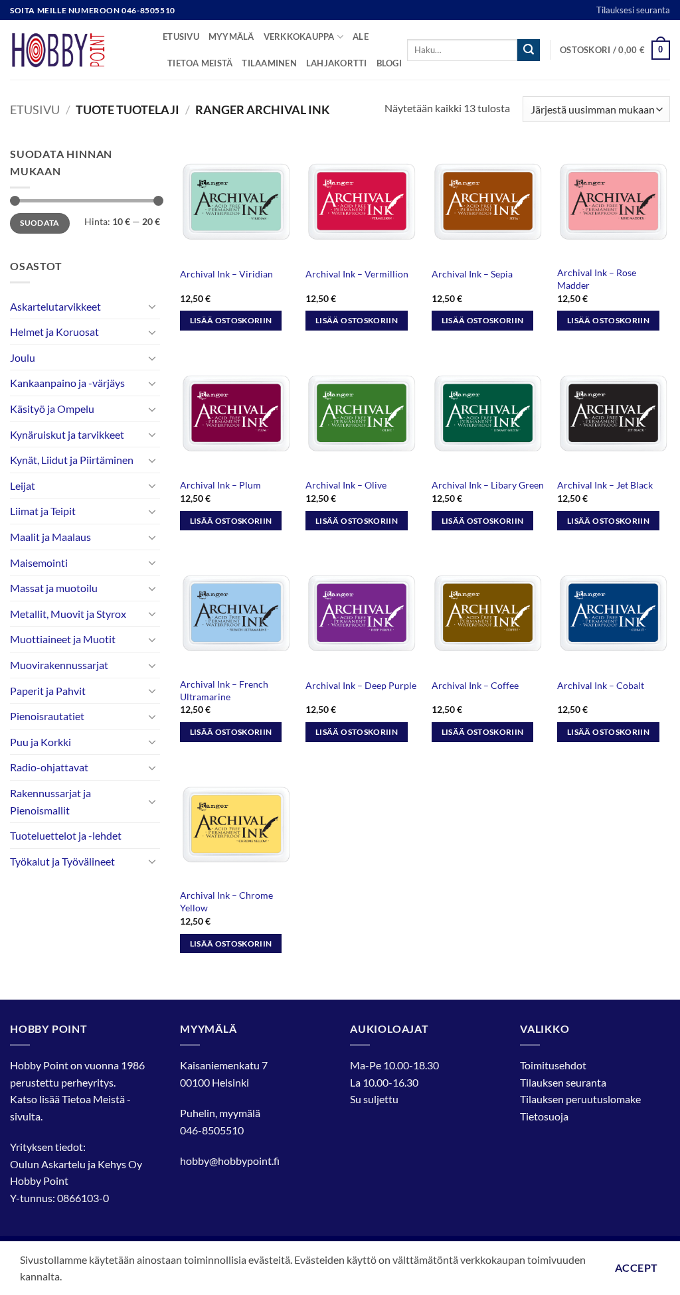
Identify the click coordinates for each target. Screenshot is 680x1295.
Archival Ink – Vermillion (356, 273)
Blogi (389, 63)
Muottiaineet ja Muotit (63, 639)
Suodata (40, 223)
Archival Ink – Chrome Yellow (226, 901)
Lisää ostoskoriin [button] (231, 320)
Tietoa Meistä (93, 1099)
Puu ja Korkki (40, 741)
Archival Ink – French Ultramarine (224, 690)
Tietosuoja (544, 1116)
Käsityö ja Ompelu (52, 408)
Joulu (22, 357)
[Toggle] (152, 306)
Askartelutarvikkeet (55, 306)
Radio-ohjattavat (49, 767)
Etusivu (181, 36)
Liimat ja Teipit (43, 510)
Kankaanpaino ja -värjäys (67, 382)
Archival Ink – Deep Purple (360, 685)
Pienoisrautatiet (47, 716)
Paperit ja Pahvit (48, 690)
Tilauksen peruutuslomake (580, 1099)
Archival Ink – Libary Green (488, 485)
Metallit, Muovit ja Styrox (68, 613)
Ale (361, 36)
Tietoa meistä (199, 63)
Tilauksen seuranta (563, 1082)
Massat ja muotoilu (54, 587)
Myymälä (231, 36)
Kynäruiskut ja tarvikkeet (67, 434)
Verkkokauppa (299, 36)
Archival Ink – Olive (345, 485)
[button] (615, 50)
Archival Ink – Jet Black (605, 485)
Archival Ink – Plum (220, 485)
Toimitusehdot (553, 1065)
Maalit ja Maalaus (50, 536)
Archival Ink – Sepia (472, 273)
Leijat (22, 485)
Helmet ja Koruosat (54, 331)
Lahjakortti (336, 63)
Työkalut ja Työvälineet (62, 861)
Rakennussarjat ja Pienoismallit (50, 801)
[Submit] (528, 50)
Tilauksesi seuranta (633, 10)
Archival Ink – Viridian (226, 273)
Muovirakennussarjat (59, 664)
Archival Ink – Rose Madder (596, 279)
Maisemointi (39, 562)
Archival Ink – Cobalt (600, 685)
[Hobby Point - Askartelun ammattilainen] (76, 50)
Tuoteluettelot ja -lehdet (66, 835)
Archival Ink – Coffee (475, 685)
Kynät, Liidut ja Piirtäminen (71, 459)
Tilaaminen (269, 63)
